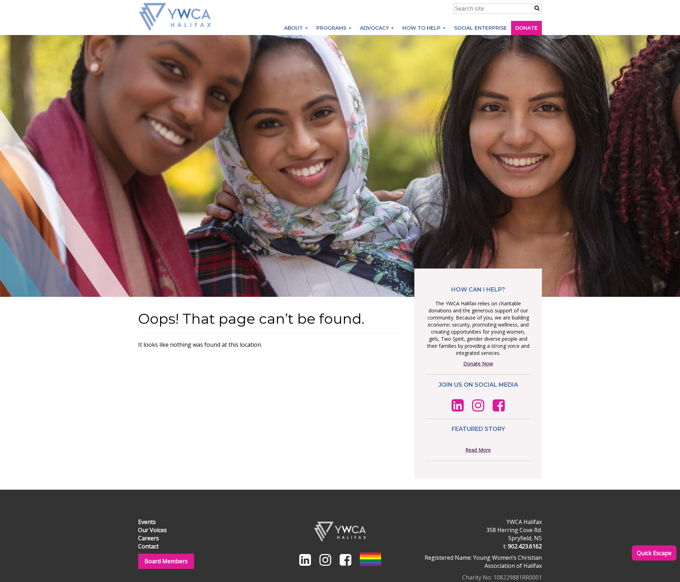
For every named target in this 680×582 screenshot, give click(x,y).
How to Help (422, 28)
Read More (478, 449)
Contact (148, 546)
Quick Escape (654, 553)
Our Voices (152, 530)
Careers (148, 538)
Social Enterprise (480, 28)
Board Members (166, 561)
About (294, 28)
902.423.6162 (525, 546)
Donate (526, 28)
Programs (332, 28)
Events (147, 522)
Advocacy (375, 28)
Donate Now (478, 363)
